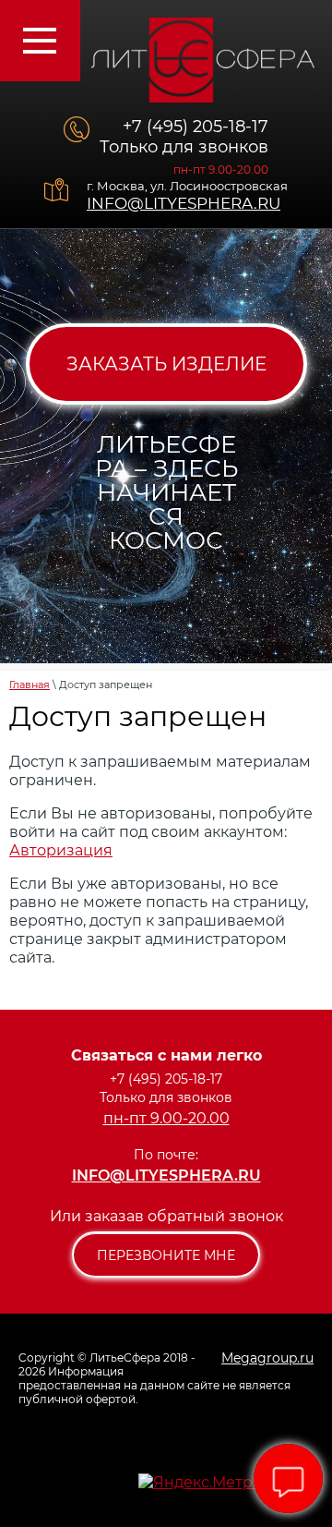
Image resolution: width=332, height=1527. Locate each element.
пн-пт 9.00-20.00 (220, 169)
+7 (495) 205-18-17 (195, 126)
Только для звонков (184, 147)
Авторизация (61, 850)
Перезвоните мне (166, 1255)
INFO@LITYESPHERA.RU (183, 203)
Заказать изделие (166, 364)
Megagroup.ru (267, 1358)
